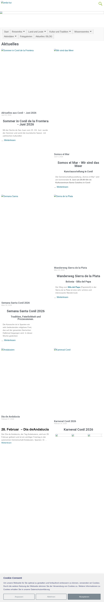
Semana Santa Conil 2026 (15, 302)
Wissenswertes (81, 32)
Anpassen (19, 597)
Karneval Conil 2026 (65, 421)
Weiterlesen (10, 140)
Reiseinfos (17, 32)
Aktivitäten (9, 36)
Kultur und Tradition (58, 32)
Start (6, 32)
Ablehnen (51, 597)
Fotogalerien (26, 36)
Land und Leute (35, 32)
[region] (52, 588)
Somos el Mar (61, 154)
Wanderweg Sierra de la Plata (70, 267)
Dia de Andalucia (10, 416)
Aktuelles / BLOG (44, 36)
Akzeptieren (84, 597)
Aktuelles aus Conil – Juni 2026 (18, 112)
